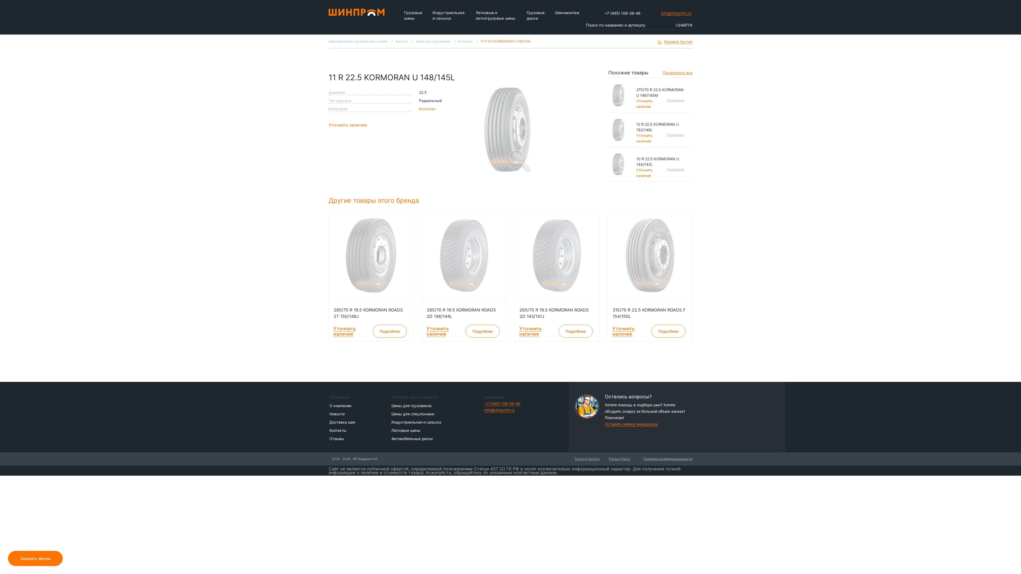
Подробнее (675, 100)
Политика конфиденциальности (667, 459)
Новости (337, 414)
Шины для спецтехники (412, 414)
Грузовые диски (536, 15)
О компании (340, 405)
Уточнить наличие (348, 125)
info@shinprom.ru (676, 13)
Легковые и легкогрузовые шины (496, 15)
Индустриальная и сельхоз (449, 15)
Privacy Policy (619, 459)
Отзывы (336, 438)
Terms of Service (587, 459)
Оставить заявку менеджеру (631, 424)
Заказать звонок (35, 558)
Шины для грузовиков (411, 405)
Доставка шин (342, 422)
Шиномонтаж (567, 12)
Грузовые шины (413, 15)
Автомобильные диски (412, 438)
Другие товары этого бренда (375, 200)
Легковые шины (405, 430)
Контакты (337, 430)
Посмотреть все (677, 72)
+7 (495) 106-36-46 (623, 13)
